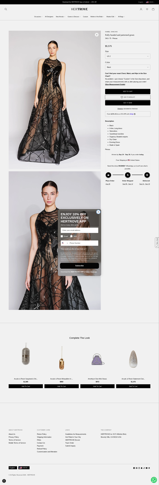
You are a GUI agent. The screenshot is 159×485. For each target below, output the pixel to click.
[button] (4, 481)
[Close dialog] (98, 212)
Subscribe (79, 266)
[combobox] (65, 243)
